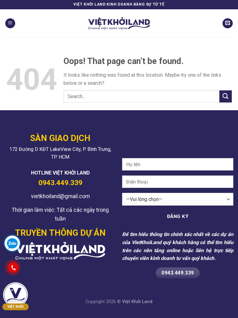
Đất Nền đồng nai (82, 269)
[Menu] (10, 23)
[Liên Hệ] (228, 23)
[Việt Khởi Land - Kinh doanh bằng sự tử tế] (119, 23)
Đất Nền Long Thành (41, 269)
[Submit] (225, 96)
